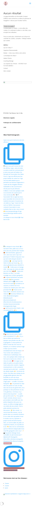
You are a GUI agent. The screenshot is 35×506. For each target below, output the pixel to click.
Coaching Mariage (8, 61)
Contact (5, 68)
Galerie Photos (7, 58)
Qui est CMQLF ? (8, 47)
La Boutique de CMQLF (9, 55)
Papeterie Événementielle (10, 50)
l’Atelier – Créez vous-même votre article (14, 53)
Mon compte (7, 71)
